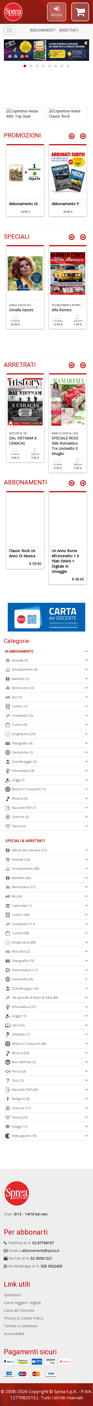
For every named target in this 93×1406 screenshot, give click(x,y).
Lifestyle (20, 1034)
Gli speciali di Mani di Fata (35, 997)
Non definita (24, 1062)
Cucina (19, 724)
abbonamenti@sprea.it (40, 1250)
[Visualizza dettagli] (25, 113)
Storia (19, 826)
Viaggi (19, 1126)
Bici (16, 697)
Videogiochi (24, 1135)
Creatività (22, 715)
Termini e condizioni (20, 1325)
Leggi (18, 780)
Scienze (20, 816)
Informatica (23, 770)
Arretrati (69, 30)
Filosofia (20, 951)
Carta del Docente (19, 1310)
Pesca (19, 1071)
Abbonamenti (42, 30)
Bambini (20, 678)
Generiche (22, 752)
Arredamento (24, 669)
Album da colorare (29, 850)
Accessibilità (14, 1333)
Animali (20, 660)
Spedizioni (12, 1294)
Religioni (20, 1098)
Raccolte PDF (24, 807)
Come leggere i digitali (22, 1302)
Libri (18, 1025)
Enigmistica (23, 733)
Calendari (22, 905)
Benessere (23, 687)
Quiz (18, 1080)
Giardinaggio (24, 761)
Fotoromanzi (25, 970)
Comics (19, 706)
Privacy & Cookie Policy (23, 1318)
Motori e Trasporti (29, 789)
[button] (80, 14)
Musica (19, 798)
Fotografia (22, 743)
